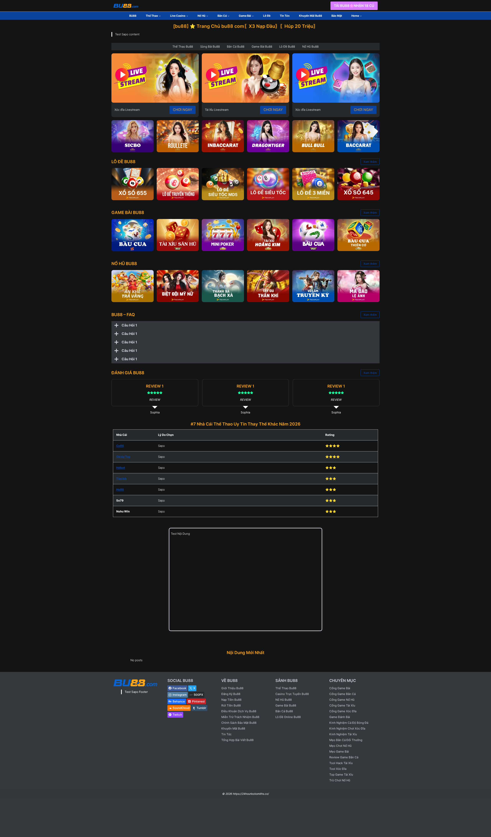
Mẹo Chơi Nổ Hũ (340, 746)
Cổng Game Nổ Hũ (341, 699)
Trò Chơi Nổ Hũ (339, 780)
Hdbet (120, 467)
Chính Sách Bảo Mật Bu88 (238, 723)
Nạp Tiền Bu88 (231, 699)
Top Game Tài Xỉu (341, 774)
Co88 (120, 446)
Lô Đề (266, 15)
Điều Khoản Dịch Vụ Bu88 (238, 711)
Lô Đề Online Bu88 (288, 717)
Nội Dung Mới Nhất (245, 652)
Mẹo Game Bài (339, 751)
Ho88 (120, 489)
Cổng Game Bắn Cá (342, 694)
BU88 (132, 15)
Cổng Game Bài (339, 688)
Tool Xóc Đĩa (337, 769)
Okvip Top (123, 457)
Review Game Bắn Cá (343, 757)
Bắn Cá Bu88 (284, 711)
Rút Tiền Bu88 (231, 705)
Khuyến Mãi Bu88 (310, 15)
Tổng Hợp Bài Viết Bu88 (237, 740)
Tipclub (121, 478)
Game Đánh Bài (339, 717)
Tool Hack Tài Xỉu (341, 763)
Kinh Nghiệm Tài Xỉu (343, 734)
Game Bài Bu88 (285, 705)
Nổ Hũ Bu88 (283, 699)
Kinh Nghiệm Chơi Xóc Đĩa (347, 728)
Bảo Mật (336, 15)
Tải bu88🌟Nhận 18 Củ (354, 6)
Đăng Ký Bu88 (230, 694)
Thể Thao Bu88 (285, 688)
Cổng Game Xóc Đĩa (342, 711)
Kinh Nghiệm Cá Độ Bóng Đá (348, 723)
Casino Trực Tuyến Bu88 (292, 694)
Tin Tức (285, 15)
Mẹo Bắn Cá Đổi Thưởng (345, 740)
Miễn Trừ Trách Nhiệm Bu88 (240, 717)
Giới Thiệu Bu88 (232, 688)
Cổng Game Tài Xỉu (342, 705)
